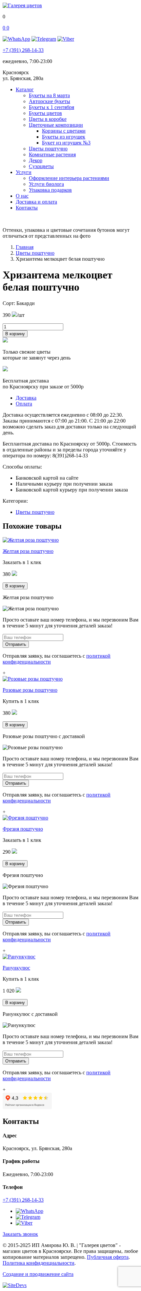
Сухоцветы (41, 166)
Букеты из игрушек (63, 137)
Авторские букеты (49, 101)
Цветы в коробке (48, 119)
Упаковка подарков (50, 190)
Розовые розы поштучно (30, 690)
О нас (22, 196)
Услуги (23, 172)
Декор (35, 160)
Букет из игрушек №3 (66, 142)
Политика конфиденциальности (38, 1263)
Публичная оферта (108, 1257)
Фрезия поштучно (23, 829)
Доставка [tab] (26, 398)
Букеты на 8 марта (49, 95)
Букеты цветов (45, 113)
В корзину (15, 333)
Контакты (27, 207)
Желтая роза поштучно (28, 551)
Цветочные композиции (56, 125)
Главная (24, 247)
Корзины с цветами (64, 131)
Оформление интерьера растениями (69, 178)
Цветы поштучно (48, 148)
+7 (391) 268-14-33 (23, 50)
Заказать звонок (20, 1234)
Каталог (25, 89)
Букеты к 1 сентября (51, 107)
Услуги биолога (46, 184)
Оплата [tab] (24, 403)
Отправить (15, 644)
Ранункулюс (16, 968)
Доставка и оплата (36, 202)
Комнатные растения (52, 154)
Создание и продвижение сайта (38, 1274)
